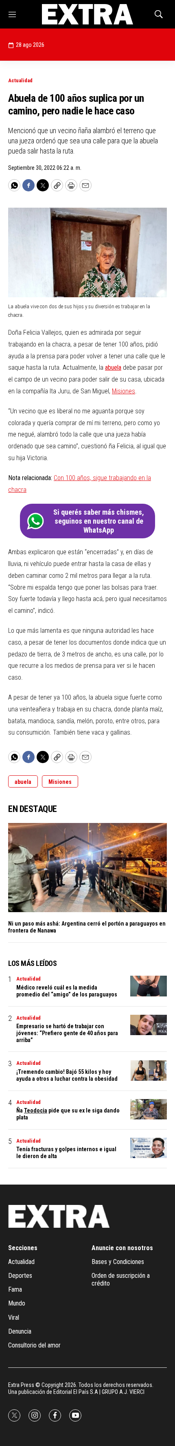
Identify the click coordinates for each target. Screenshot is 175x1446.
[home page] (87, 14)
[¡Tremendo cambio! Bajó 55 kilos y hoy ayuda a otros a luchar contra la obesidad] (148, 1070)
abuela (113, 367)
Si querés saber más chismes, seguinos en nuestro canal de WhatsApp (98, 521)
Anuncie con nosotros (122, 1248)
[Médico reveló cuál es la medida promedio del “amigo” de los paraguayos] (148, 986)
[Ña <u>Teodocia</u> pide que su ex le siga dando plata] (148, 1109)
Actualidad (20, 80)
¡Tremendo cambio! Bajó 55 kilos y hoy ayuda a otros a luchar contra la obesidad (67, 1075)
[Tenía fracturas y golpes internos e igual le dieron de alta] (148, 1148)
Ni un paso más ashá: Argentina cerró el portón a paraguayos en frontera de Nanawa (87, 927)
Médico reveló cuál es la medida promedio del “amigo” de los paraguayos (66, 991)
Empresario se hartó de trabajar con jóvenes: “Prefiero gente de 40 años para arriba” (67, 1033)
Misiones (123, 391)
